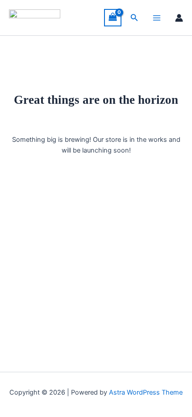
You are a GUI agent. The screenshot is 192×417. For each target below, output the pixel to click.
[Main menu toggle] (156, 18)
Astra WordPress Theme (146, 392)
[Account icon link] (179, 18)
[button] (134, 17)
